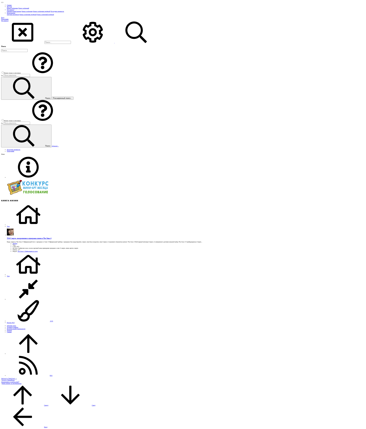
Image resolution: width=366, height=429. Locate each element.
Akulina (15, 243)
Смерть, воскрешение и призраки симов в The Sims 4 (29, 238)
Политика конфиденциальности (16, 329)
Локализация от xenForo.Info (10, 382)
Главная (9, 332)
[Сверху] (28, 354)
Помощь (9, 330)
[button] (2, 2)
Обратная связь (11, 325)
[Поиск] (93, 42)
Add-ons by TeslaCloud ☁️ (9, 378)
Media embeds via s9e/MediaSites (11, 383)
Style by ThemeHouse (8, 380)
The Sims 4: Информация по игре (28, 251)
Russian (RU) (11, 322)
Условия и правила (12, 327)
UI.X (51, 321)
